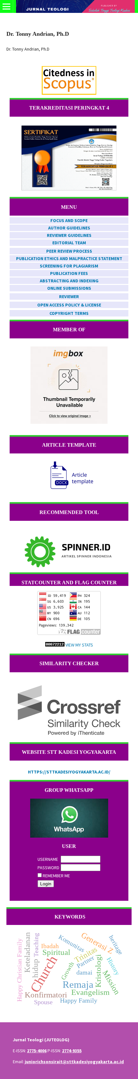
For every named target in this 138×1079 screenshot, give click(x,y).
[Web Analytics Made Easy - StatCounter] (55, 645)
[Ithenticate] (69, 710)
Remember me (56, 876)
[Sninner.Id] (69, 552)
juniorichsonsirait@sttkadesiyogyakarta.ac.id (74, 1061)
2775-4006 (37, 1051)
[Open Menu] (6, 6)
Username (48, 859)
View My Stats (79, 645)
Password (48, 867)
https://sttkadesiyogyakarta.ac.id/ (69, 772)
